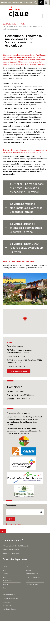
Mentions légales (9, 609)
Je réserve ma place (18, 371)
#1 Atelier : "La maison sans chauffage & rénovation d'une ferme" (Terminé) (27, 187)
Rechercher (35, 2)
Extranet (6, 602)
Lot (27, 567)
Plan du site (7, 605)
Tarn (27, 581)
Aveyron (5, 574)
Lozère (28, 570)
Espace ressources (10, 598)
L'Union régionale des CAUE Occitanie (16, 546)
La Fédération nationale (11, 549)
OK (10, 519)
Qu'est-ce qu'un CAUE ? (11, 553)
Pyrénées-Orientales (33, 577)
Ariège (5, 567)
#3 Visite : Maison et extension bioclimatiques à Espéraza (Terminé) (26, 227)
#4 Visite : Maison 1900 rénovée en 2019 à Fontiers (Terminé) (27, 247)
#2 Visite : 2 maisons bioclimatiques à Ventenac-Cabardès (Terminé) (26, 207)
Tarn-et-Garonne (32, 584)
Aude (23, 24)
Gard (4, 577)
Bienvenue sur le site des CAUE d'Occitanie (16, 2)
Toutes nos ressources (15, 524)
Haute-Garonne (8, 581)
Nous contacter (9, 595)
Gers (4, 588)
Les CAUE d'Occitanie (10, 24)
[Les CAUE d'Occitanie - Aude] (25, 13)
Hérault (5, 584)
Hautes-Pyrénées (32, 574)
